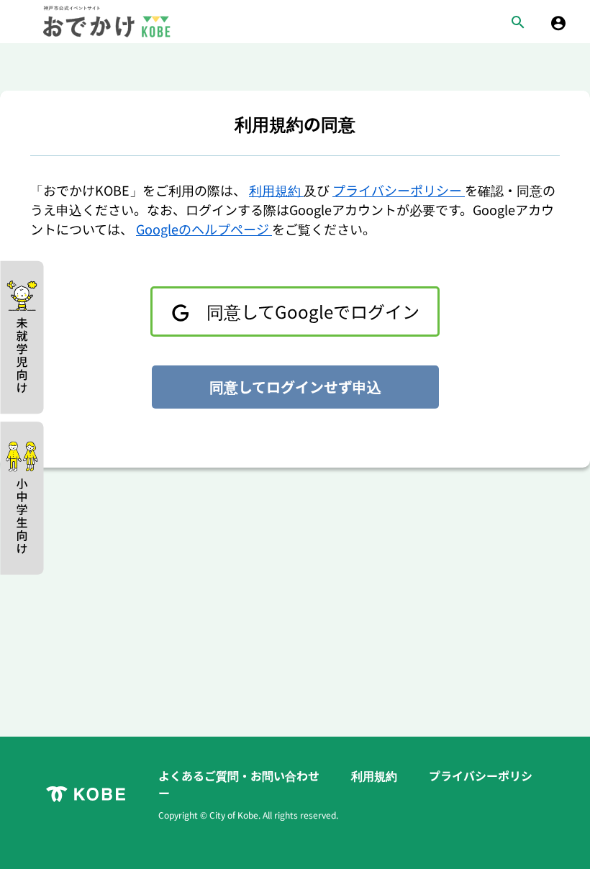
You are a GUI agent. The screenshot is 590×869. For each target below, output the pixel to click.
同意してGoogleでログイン (311, 311)
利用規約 (276, 190)
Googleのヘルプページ (204, 228)
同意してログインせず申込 (295, 386)
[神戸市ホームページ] (85, 794)
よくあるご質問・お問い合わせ (240, 775)
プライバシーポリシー (398, 190)
